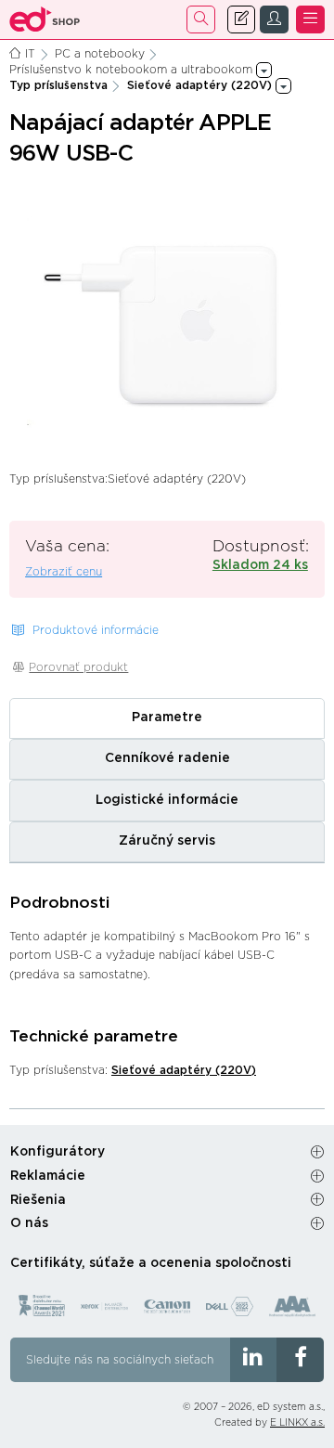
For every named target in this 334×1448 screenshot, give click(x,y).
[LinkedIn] (253, 1360)
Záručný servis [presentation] (167, 840)
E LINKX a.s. (297, 1423)
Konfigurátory (57, 1151)
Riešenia (38, 1200)
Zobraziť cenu (63, 571)
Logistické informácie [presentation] (167, 800)
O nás (29, 1223)
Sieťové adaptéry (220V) (183, 1070)
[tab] (167, 718)
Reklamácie (47, 1176)
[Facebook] (300, 1360)
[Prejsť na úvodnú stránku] (45, 19)
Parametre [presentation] (167, 717)
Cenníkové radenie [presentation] (167, 758)
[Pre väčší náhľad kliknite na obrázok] (167, 320)
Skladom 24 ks (260, 565)
